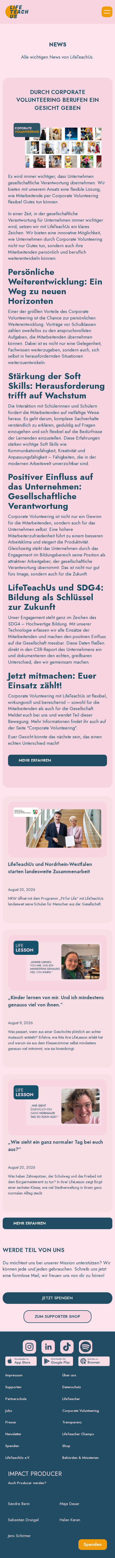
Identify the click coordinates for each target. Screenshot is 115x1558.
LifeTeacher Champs (78, 1434)
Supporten (13, 1387)
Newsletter (13, 1434)
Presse (10, 1422)
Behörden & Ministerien (80, 1457)
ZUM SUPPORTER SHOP (57, 1316)
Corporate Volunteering (80, 1410)
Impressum (13, 1375)
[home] (15, 11)
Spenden (12, 1445)
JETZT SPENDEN (57, 1298)
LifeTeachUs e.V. (17, 1457)
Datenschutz (71, 1387)
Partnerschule (15, 1398)
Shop (66, 1445)
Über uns (69, 1375)
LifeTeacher (71, 1398)
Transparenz (72, 1422)
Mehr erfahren (35, 760)
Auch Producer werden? (27, 1482)
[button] (107, 11)
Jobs (8, 1410)
